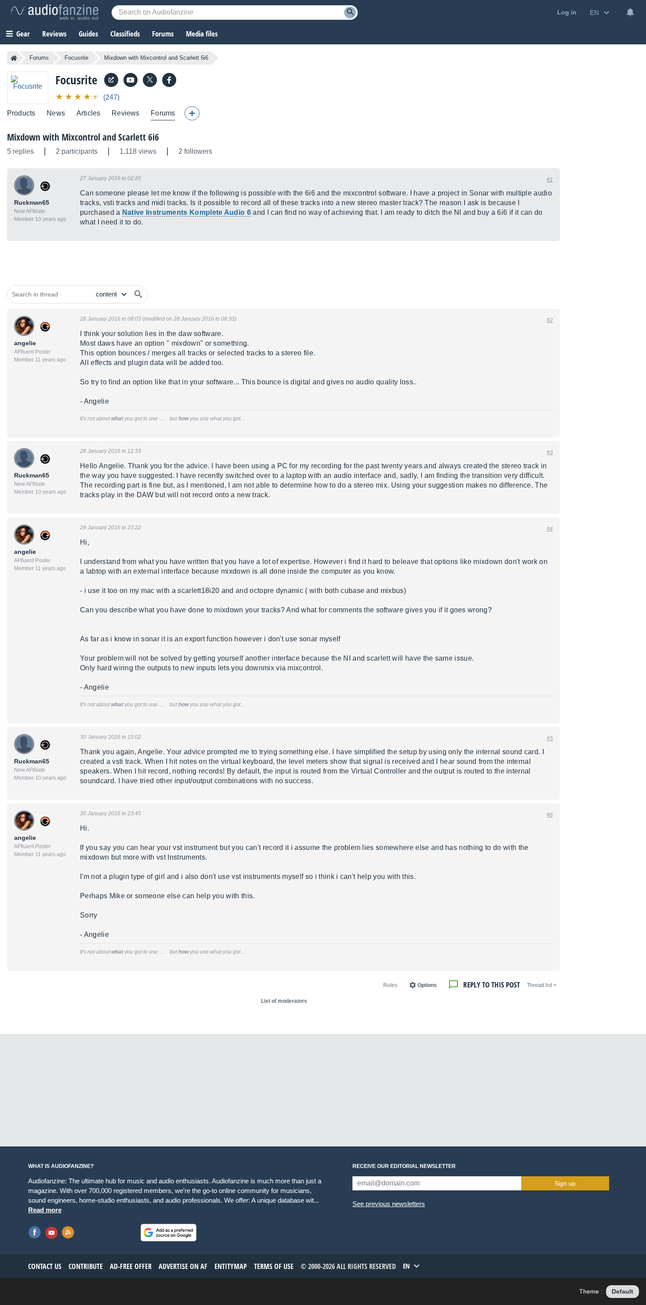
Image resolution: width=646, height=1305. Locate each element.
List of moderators (284, 1001)
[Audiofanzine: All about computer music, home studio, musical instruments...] (54, 12)
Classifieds (125, 34)
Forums (39, 57)
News (56, 113)
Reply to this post (491, 985)
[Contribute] (192, 113)
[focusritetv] (130, 80)
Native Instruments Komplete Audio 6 (186, 212)
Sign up (565, 1183)
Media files (202, 34)
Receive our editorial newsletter (404, 1166)
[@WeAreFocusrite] (150, 80)
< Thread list (541, 985)
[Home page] (14, 58)
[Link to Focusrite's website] (111, 80)
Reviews (54, 34)
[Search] (350, 12)
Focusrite (76, 57)
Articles (88, 113)
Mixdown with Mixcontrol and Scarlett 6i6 (83, 137)
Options (427, 985)
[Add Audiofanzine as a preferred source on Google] (168, 1232)
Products (21, 113)
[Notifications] (630, 12)
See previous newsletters (388, 1203)
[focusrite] (169, 80)
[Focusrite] (27, 88)
